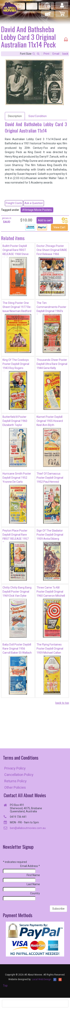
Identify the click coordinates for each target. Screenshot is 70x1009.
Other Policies (15, 787)
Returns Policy (15, 781)
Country (35, 893)
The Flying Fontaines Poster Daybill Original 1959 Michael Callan (50, 648)
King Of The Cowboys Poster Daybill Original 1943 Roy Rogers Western (16, 364)
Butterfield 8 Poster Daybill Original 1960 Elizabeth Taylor (15, 421)
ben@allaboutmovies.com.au (28, 828)
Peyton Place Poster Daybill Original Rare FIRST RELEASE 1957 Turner (16, 535)
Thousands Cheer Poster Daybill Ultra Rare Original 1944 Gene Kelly (52, 364)
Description (15, 116)
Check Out (47, 12)
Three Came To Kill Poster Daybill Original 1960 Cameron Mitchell (51, 591)
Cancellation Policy (18, 775)
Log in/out (62, 3)
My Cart (62, 12)
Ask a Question (33, 203)
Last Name (33, 884)
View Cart (59, 227)
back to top (62, 702)
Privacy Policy (15, 768)
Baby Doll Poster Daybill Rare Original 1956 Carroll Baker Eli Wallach (17, 648)
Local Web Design (41, 979)
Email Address (30, 866)
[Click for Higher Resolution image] (34, 82)
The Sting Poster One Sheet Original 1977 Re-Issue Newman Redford (17, 307)
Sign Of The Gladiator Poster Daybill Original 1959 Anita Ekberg (50, 534)
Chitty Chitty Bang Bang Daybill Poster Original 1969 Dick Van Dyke (17, 591)
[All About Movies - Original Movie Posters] (9, 8)
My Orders (47, 3)
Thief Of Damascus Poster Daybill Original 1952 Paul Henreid (50, 477)
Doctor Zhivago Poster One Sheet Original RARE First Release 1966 (52, 250)
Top (5, 985)
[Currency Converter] (65, 220)
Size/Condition (37, 116)
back (65, 53)
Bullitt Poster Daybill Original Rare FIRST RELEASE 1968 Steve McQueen (16, 250)
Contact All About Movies (25, 795)
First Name (33, 875)
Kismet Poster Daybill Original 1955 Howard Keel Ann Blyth (50, 421)
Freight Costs (14, 203)
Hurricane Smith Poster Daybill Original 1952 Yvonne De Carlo (17, 477)
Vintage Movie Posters (38, 209)
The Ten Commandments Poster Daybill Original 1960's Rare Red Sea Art (51, 307)
